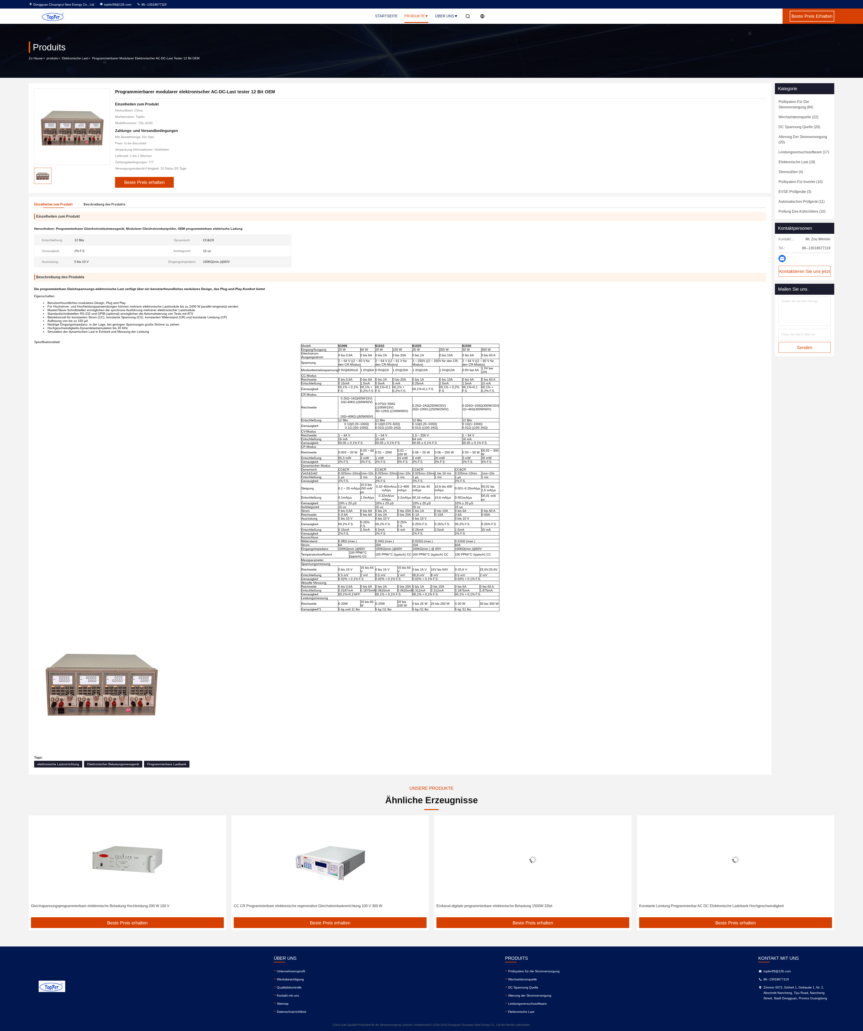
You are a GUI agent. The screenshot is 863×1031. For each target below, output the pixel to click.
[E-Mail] (782, 258)
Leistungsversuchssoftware (527, 1003)
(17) (803, 152)
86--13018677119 (153, 4)
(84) (795, 104)
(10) (800, 182)
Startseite (386, 16)
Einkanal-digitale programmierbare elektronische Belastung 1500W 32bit (291, 906)
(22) (798, 117)
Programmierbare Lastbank (166, 764)
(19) (796, 162)
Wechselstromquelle (522, 979)
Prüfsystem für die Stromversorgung (534, 971)
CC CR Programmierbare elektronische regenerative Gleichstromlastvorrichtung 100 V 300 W (105, 906)
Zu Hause (36, 58)
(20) (799, 127)
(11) (801, 201)
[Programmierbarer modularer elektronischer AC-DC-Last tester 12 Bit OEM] (72, 127)
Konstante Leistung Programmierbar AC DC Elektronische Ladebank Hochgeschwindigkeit (508, 906)
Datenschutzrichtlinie (291, 1011)
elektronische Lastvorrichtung (58, 764)
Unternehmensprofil (291, 971)
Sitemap (283, 1003)
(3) (794, 192)
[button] (37, 868)
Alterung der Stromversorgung (529, 995)
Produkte (414, 16)
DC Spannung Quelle (523, 987)
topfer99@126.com (117, 4)
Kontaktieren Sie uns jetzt (804, 271)
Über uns (444, 16)
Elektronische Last (75, 58)
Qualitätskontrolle (289, 987)
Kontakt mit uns (288, 995)
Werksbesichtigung (290, 979)
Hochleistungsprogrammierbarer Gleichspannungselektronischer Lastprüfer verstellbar (707, 906)
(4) (790, 172)
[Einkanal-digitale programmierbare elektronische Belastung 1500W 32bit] (330, 860)
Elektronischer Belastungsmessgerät (113, 764)
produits (52, 58)
